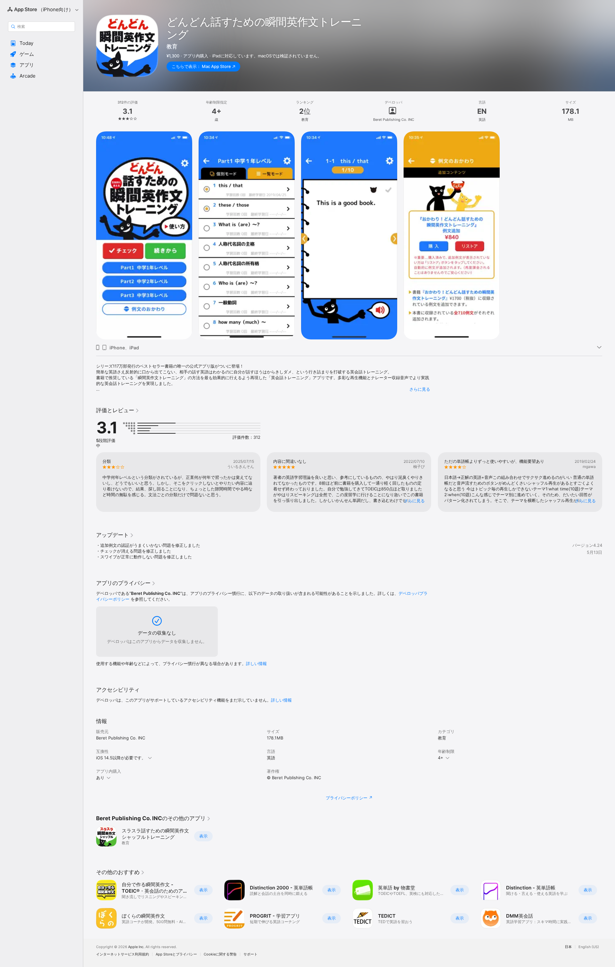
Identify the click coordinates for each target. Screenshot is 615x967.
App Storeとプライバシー (176, 954)
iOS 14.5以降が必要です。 (121, 757)
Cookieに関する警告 (220, 954)
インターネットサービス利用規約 (122, 954)
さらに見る (419, 389)
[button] (41, 43)
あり (100, 777)
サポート (250, 954)
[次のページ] (608, 482)
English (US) (588, 947)
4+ (440, 757)
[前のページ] (89, 482)
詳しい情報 (256, 663)
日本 (568, 947)
